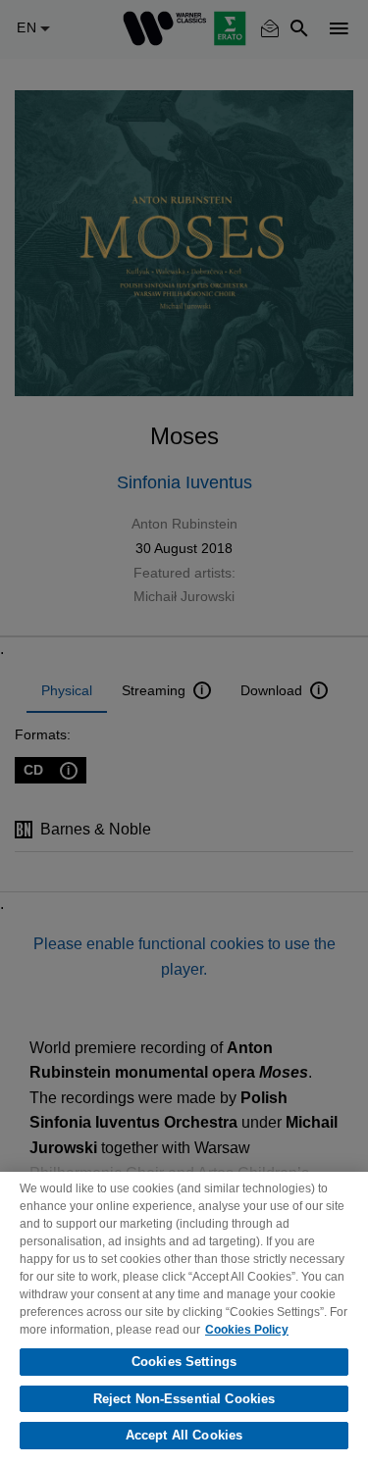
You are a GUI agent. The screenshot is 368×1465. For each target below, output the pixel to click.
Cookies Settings (184, 1361)
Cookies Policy (247, 1330)
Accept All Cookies (184, 1435)
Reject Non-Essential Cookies (184, 1398)
